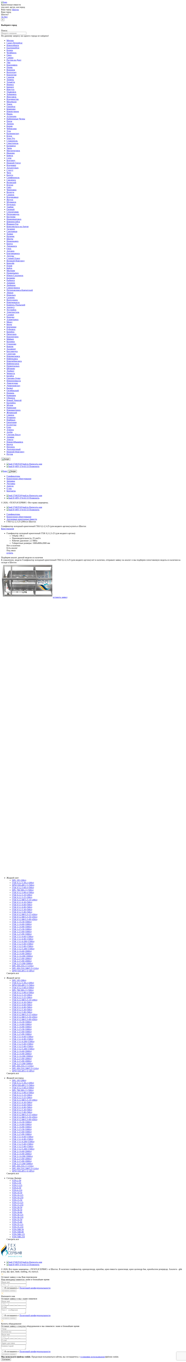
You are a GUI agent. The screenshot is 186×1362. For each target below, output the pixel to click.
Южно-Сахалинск (15, 275)
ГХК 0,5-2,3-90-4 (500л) (23, 892)
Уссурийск (11, 310)
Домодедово (12, 383)
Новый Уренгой (14, 400)
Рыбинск (11, 280)
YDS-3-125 (17, 1185)
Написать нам (35, 464)
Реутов (10, 454)
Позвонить (34, 466)
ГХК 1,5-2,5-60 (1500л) (22, 944)
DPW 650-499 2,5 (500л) (23, 885)
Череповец (11, 190)
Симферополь (13, 177)
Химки (10, 234)
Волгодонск (12, 300)
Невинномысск (14, 381)
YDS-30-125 (17, 1215)
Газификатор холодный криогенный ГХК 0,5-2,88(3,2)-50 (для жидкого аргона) (43, 749)
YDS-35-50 (17, 1220)
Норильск (11, 295)
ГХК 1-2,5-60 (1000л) (22, 931)
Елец (9, 427)
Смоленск (11, 180)
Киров (10, 126)
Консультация (7, 529)
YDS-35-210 (17, 1227)
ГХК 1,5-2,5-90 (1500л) (22, 946)
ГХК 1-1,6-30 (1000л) (22, 922)
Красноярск (12, 65)
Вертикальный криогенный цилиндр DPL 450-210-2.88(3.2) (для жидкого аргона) (44, 793)
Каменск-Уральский (16, 305)
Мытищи (11, 270)
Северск (10, 415)
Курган (10, 185)
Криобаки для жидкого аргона (21, 862)
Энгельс (10, 256)
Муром (10, 405)
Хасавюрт (11, 349)
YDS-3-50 (16, 1183)
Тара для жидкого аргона (18, 875)
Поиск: (4, 30)
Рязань (10, 114)
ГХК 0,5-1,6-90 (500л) (22, 907)
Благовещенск (13, 253)
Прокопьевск (13, 273)
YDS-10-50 (17, 1193)
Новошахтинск (14, 410)
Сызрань (11, 297)
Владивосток (13, 99)
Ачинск (10, 430)
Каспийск (11, 403)
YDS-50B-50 (18, 1229)
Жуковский (12, 412)
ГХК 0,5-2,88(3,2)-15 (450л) (24, 914)
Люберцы (11, 285)
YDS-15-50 (17, 1200)
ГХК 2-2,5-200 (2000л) (22, 963)
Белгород (11, 160)
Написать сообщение (11, 643)
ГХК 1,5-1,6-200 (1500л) (23, 941)
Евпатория (11, 422)
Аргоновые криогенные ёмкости (22, 519)
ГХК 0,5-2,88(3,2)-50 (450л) (24, 917)
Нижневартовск (14, 219)
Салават (10, 314)
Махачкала (11, 102)
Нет (6, 17)
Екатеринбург (13, 48)
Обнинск (11, 398)
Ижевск (10, 84)
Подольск (11, 204)
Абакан (10, 292)
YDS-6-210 (17, 1190)
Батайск (10, 376)
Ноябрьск (11, 420)
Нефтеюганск (13, 363)
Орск (9, 248)
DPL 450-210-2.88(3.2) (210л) (25, 968)
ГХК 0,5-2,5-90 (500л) (22, 912)
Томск (9, 104)
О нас (9, 488)
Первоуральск (13, 366)
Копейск (10, 332)
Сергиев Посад (14, 434)
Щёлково (11, 368)
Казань (10, 50)
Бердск (10, 444)
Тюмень (10, 79)
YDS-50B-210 (18, 1237)
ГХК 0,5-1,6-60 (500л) (22, 905)
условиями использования (92, 1357)
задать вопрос (7, 873)
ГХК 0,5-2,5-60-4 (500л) (23, 887)
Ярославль (11, 97)
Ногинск (11, 447)
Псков (9, 266)
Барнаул (10, 87)
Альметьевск (13, 319)
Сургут (10, 170)
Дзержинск (12, 246)
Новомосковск (13, 356)
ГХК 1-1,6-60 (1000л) (22, 924)
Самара (10, 57)
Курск (9, 136)
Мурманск (11, 202)
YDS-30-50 (17, 1210)
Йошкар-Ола (12, 224)
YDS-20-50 (17, 1207)
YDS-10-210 (17, 1197)
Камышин (11, 395)
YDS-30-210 (17, 1217)
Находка (10, 317)
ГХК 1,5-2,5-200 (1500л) (23, 949)
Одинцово (11, 344)
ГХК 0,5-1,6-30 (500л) (22, 902)
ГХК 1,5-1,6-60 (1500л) (22, 936)
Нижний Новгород (15, 452)
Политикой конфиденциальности (35, 698)
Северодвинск (13, 288)
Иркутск (10, 89)
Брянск (10, 155)
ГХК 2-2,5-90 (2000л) (22, 961)
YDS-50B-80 (18, 1232)
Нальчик (10, 236)
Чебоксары (12, 128)
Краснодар (11, 75)
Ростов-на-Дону (14, 60)
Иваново (11, 153)
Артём (10, 432)
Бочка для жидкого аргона (19, 855)
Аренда (10, 486)
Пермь (10, 67)
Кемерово (11, 109)
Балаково (11, 278)
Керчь (9, 324)
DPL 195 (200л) (19, 880)
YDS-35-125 (17, 1224)
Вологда (10, 192)
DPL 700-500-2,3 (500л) (22, 890)
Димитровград (13, 385)
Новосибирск (13, 45)
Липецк (10, 124)
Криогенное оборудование (19, 478)
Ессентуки (11, 425)
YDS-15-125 (17, 1202)
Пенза (9, 121)
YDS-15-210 (17, 1205)
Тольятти (11, 82)
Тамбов (10, 207)
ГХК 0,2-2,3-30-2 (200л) (23, 883)
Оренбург (11, 106)
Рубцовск (11, 329)
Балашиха (11, 146)
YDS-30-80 (17, 1212)
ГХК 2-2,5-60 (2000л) (22, 958)
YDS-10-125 (17, 1195)
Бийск (9, 268)
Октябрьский (13, 390)
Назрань (10, 393)
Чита (9, 172)
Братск (10, 243)
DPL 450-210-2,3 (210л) (22, 966)
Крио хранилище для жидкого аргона (24, 865)
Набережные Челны (16, 119)
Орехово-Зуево (13, 378)
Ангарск (10, 251)
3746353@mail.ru (20, 650)
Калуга (10, 175)
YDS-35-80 (17, 1222)
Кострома (11, 217)
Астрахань (11, 116)
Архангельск (13, 168)
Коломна (11, 341)
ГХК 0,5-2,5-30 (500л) (22, 909)
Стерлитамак (13, 212)
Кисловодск (12, 351)
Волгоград (11, 72)
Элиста (10, 439)
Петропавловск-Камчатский (20, 290)
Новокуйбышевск (15, 442)
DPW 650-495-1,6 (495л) (23, 971)
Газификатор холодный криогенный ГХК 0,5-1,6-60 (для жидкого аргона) (41, 815)
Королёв (10, 263)
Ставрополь (12, 141)
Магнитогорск (13, 150)
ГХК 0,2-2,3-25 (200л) (22, 897)
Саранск (10, 195)
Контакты (11, 491)
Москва (10, 40)
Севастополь (12, 143)
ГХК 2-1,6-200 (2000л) (22, 956)
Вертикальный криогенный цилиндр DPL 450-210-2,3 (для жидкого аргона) (42, 771)
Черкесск (11, 373)
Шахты (15, 9)
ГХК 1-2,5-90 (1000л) (22, 934)
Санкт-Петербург (15, 43)
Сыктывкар (12, 231)
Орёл (9, 187)
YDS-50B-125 (18, 1234)
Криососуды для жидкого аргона (22, 877)
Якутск (10, 199)
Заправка (11, 481)
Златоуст (11, 307)
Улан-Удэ (11, 138)
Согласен (6, 1359)
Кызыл (10, 388)
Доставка (11, 483)
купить (10, 553)
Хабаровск (11, 94)
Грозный (11, 209)
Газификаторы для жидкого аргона (23, 858)
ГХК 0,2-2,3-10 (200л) (22, 895)
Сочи (9, 158)
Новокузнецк (13, 111)
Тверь (9, 148)
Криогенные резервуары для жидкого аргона (27, 860)
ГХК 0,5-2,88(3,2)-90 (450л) (24, 919)
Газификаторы (13, 476)
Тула (9, 131)
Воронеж (11, 70)
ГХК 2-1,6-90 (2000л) (22, 954)
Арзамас (10, 437)
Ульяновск (11, 92)
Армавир (11, 283)
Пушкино (11, 417)
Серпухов (11, 354)
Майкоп (10, 339)
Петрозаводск (13, 214)
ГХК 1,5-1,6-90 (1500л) (22, 939)
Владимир (11, 165)
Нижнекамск (13, 241)
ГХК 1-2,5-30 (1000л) (22, 929)
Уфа (8, 62)
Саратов (10, 77)
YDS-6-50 (16, 1188)
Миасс (10, 322)
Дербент (10, 371)
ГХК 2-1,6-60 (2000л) (22, 951)
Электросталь (13, 312)
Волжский (11, 182)
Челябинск (11, 53)
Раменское (11, 407)
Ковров (10, 346)
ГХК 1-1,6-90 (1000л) (22, 927)
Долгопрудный (14, 449)
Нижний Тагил (14, 163)
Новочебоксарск (14, 361)
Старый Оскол (13, 258)
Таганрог (11, 229)
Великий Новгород (16, 261)
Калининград (13, 133)
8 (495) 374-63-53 (23, 648)
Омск (9, 55)
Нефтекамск (12, 359)
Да (2, 17)
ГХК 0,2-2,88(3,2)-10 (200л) (24, 900)
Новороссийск (13, 221)
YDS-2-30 (16, 1180)
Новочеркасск (13, 302)
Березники (11, 327)
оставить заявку (60, 597)
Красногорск (13, 337)
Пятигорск (11, 334)
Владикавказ (12, 197)
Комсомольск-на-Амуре (18, 226)
